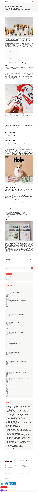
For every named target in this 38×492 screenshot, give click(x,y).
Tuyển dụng (7, 279)
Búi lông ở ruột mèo (11, 406)
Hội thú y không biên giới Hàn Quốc (15, 423)
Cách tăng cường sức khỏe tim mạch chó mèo (17, 414)
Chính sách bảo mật (7, 478)
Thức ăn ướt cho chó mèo (12, 441)
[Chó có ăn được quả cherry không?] (7, 326)
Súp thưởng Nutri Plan (25, 430)
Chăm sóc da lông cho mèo (12, 413)
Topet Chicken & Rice (18, 152)
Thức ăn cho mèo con (11, 437)
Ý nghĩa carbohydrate (11, 448)
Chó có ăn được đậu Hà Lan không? (14, 352)
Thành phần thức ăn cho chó (13, 434)
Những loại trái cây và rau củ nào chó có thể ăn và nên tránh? (17, 372)
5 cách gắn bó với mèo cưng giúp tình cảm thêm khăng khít (17, 361)
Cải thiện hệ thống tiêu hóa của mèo (15, 418)
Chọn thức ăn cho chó (26, 413)
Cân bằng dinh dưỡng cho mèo (13, 415)
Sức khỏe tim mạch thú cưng (13, 431)
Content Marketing (8, 38)
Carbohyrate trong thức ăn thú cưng (15, 410)
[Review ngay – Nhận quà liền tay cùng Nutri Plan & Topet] (7, 289)
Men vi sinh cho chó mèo (12, 425)
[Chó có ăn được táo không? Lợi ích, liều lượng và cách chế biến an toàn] (7, 381)
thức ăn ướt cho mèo (25, 441)
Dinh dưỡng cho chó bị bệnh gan (14, 421)
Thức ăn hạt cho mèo (11, 438)
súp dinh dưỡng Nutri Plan (12, 430)
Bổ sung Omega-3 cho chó (12, 409)
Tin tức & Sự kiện (13, 8)
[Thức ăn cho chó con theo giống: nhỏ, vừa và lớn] (7, 337)
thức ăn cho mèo (25, 435)
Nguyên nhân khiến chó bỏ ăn (13, 427)
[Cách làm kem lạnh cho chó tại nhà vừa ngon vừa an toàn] (7, 317)
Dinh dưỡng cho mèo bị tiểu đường (14, 422)
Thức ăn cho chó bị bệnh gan (13, 435)
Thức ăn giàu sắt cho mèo (23, 437)
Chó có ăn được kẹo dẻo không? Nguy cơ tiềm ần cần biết (17, 300)
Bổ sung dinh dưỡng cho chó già (14, 407)
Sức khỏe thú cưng (8, 276)
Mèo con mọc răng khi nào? (13, 426)
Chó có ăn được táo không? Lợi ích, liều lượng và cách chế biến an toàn (19, 378)
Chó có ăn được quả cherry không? (14, 322)
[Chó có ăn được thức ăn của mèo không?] (7, 391)
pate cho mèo (9, 429)
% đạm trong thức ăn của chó (23, 405)
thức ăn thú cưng (21, 438)
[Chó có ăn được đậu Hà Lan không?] (7, 356)
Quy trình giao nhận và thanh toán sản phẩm (10, 475)
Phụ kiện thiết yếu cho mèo (20, 429)
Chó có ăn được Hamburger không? (14, 292)
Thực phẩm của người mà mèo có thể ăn (16, 442)
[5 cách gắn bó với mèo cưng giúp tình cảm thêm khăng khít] (7, 366)
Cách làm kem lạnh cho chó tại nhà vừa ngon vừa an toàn (17, 314)
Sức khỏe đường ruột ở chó (26, 38)
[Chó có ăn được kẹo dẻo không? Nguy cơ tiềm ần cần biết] (7, 306)
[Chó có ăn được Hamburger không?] (7, 296)
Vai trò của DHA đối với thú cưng (14, 446)
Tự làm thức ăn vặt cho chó (13, 445)
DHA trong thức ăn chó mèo (13, 419)
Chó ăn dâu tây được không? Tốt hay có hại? (15, 343)
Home (6, 8)
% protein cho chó (10, 405)
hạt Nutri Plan (27, 422)
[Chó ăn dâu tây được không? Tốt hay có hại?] (7, 347)
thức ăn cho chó (25, 434)
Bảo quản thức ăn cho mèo (23, 406)
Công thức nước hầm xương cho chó (15, 417)
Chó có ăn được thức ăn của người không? (17, 411)
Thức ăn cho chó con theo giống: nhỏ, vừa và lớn (16, 332)
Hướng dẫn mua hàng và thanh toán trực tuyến (11, 479)
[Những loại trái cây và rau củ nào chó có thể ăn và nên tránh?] (7, 375)
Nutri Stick (24, 427)
